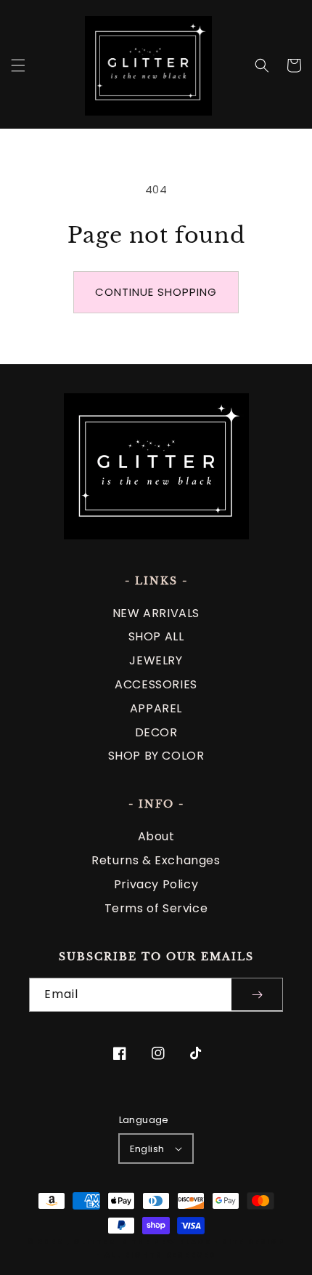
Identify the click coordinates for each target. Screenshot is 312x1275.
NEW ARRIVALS (156, 613)
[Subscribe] (256, 994)
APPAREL (156, 708)
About (156, 836)
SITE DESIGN (254, 1241)
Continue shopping (156, 291)
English (147, 1149)
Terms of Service (156, 908)
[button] (18, 65)
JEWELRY (155, 660)
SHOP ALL (156, 636)
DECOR (156, 732)
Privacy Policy (156, 884)
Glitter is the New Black (142, 1241)
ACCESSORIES (156, 684)
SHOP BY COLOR (156, 755)
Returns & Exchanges (155, 860)
